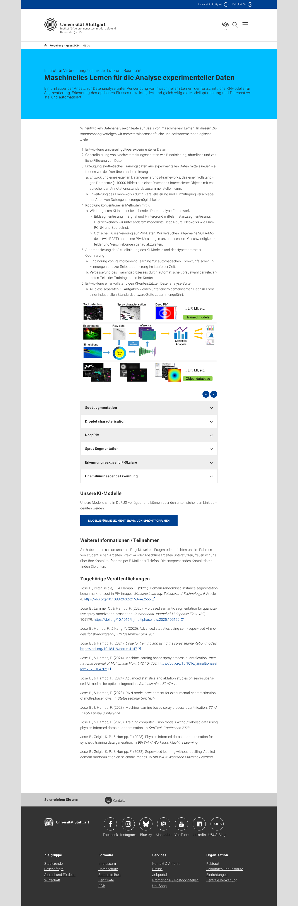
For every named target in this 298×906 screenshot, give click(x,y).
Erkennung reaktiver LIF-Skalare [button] (111, 462)
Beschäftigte (53, 868)
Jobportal (159, 874)
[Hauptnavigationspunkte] (245, 24)
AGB (101, 885)
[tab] (149, 407)
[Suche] (235, 24)
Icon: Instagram (128, 823)
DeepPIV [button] (92, 434)
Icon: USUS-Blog (217, 823)
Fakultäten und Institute (224, 868)
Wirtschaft (52, 880)
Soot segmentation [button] (101, 407)
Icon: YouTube (181, 823)
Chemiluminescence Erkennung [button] (111, 476)
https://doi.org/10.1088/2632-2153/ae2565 (117, 599)
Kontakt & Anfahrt (166, 863)
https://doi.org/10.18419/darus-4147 (108, 648)
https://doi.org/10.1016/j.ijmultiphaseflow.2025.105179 (137, 619)
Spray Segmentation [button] (102, 448)
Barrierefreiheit (109, 874)
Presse (157, 868)
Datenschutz (108, 868)
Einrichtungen (217, 874)
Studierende (53, 863)
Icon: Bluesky (145, 823)
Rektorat (212, 863)
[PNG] (149, 343)
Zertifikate (106, 880)
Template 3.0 (45, 45)
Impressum (107, 863)
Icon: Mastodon (163, 823)
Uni (210, 4)
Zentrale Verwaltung (221, 880)
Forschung (56, 45)
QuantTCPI (73, 45)
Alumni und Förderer (59, 874)
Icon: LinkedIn (199, 823)
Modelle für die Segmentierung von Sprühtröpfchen (129, 521)
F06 (239, 4)
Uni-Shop (159, 885)
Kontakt (119, 800)
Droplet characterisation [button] (105, 421)
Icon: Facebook (110, 823)
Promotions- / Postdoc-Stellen (175, 880)
